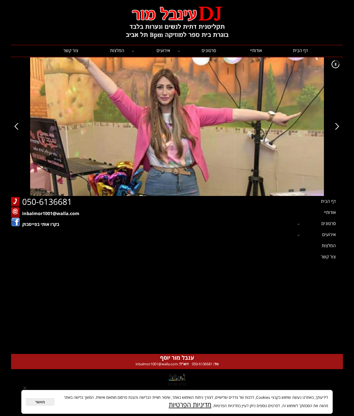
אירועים (163, 50)
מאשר (40, 402)
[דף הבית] (177, 22)
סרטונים (209, 50)
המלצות (117, 50)
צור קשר (70, 50)
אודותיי (256, 50)
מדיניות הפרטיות (190, 404)
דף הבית (300, 50)
